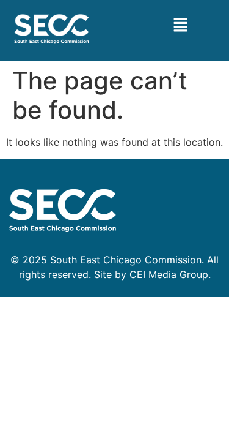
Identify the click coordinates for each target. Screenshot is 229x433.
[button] (180, 25)
